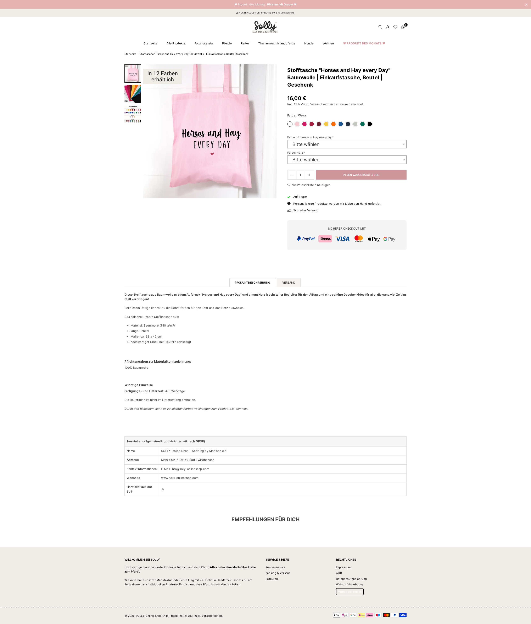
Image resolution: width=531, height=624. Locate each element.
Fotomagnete (204, 43)
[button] (403, 27)
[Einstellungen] (387, 27)
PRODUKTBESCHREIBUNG (252, 282)
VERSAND (288, 282)
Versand (316, 104)
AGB (339, 573)
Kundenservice (276, 567)
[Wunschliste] (395, 27)
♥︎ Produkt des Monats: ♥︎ (265, 4)
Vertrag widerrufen (350, 591)
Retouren (272, 578)
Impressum (343, 567)
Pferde (227, 43)
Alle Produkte (176, 43)
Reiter (245, 43)
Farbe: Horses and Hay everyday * (310, 137)
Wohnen (328, 43)
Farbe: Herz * (296, 152)
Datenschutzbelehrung (351, 578)
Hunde (308, 43)
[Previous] (148, 131)
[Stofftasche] (133, 73)
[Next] (271, 131)
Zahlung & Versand (278, 573)
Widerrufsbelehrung (349, 584)
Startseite (150, 43)
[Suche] (380, 27)
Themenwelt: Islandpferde (276, 43)
